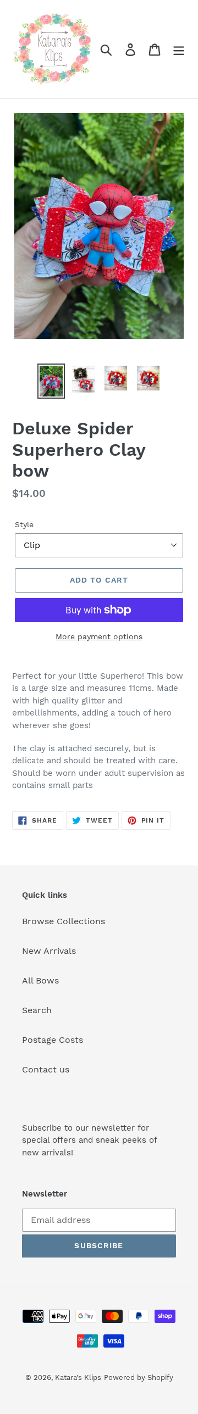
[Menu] (179, 49)
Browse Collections (63, 921)
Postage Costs (52, 1040)
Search (37, 1010)
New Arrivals (49, 951)
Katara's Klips (78, 1377)
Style (24, 524)
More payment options (99, 636)
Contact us (45, 1069)
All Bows (40, 980)
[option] (51, 381)
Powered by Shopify (138, 1377)
